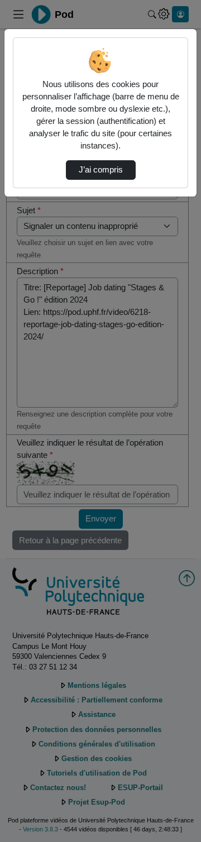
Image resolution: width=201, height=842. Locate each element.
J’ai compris (101, 169)
